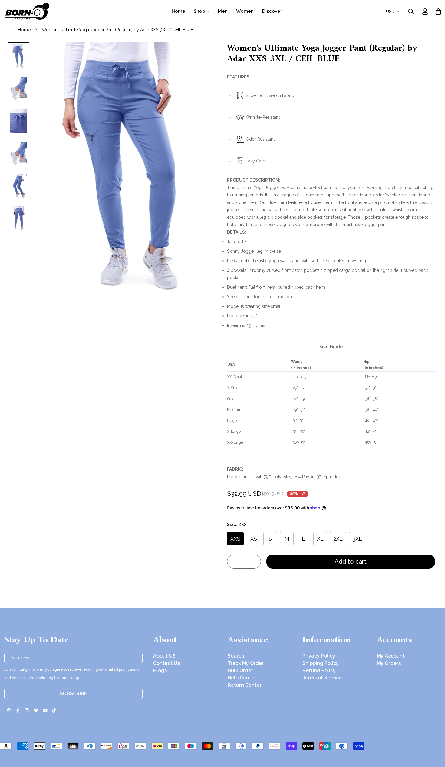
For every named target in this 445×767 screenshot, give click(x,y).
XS (253, 538)
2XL (338, 538)
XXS (235, 538)
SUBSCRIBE (73, 693)
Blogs (160, 670)
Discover (272, 11)
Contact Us (166, 663)
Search (236, 656)
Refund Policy (319, 670)
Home (178, 11)
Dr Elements (38, 763)
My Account (391, 656)
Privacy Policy (318, 656)
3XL (357, 538)
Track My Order (246, 663)
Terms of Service (322, 678)
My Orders (389, 663)
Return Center (245, 685)
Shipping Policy (320, 663)
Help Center (242, 678)
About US (164, 656)
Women (245, 11)
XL (320, 538)
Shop (199, 11)
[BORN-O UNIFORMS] (27, 11)
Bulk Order (240, 670)
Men (223, 11)
